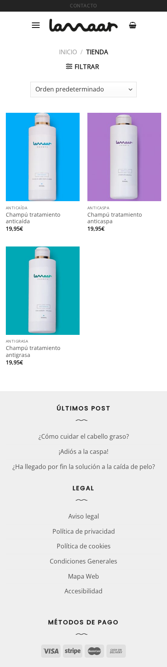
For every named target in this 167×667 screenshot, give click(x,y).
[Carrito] (132, 25)
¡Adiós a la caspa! (83, 451)
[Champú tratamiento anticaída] (43, 157)
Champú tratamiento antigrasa (33, 351)
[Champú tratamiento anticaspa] (124, 157)
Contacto (83, 5)
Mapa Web (83, 576)
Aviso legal (83, 516)
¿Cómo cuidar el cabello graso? (83, 436)
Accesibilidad (83, 591)
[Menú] (35, 25)
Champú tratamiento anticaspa (114, 218)
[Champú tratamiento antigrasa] (43, 290)
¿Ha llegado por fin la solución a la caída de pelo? (83, 466)
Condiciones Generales (83, 561)
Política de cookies (84, 546)
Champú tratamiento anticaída (33, 218)
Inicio (68, 52)
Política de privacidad (83, 531)
